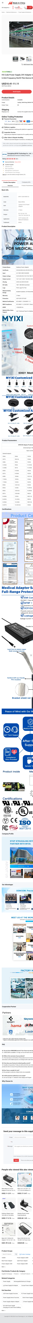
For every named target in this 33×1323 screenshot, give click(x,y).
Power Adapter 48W (22, 1264)
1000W (3, 1257)
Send (16, 1160)
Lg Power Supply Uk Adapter (10, 1285)
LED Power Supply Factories (10, 1293)
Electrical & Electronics (11, 12)
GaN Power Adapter (22, 1260)
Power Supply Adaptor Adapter (11, 1301)
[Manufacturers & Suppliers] (16, 3)
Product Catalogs (25, 1254)
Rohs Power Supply (28, 1297)
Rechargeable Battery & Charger (22, 1281)
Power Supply (6, 1281)
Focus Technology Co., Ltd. (21, 1316)
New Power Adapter (7, 1260)
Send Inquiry (17, 91)
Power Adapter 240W (22, 1257)
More (3, 1310)
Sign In (4, 174)
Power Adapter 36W (7, 1264)
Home (3, 12)
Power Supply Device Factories (11, 1297)
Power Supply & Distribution (24, 12)
